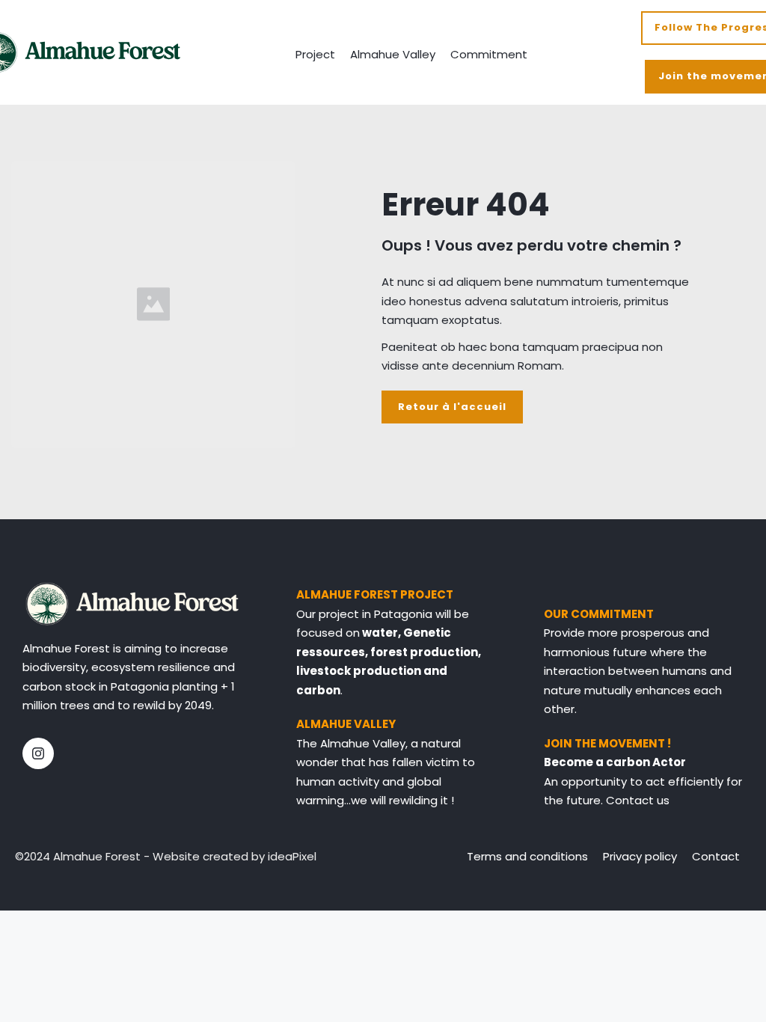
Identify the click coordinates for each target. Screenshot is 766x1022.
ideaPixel (292, 856)
